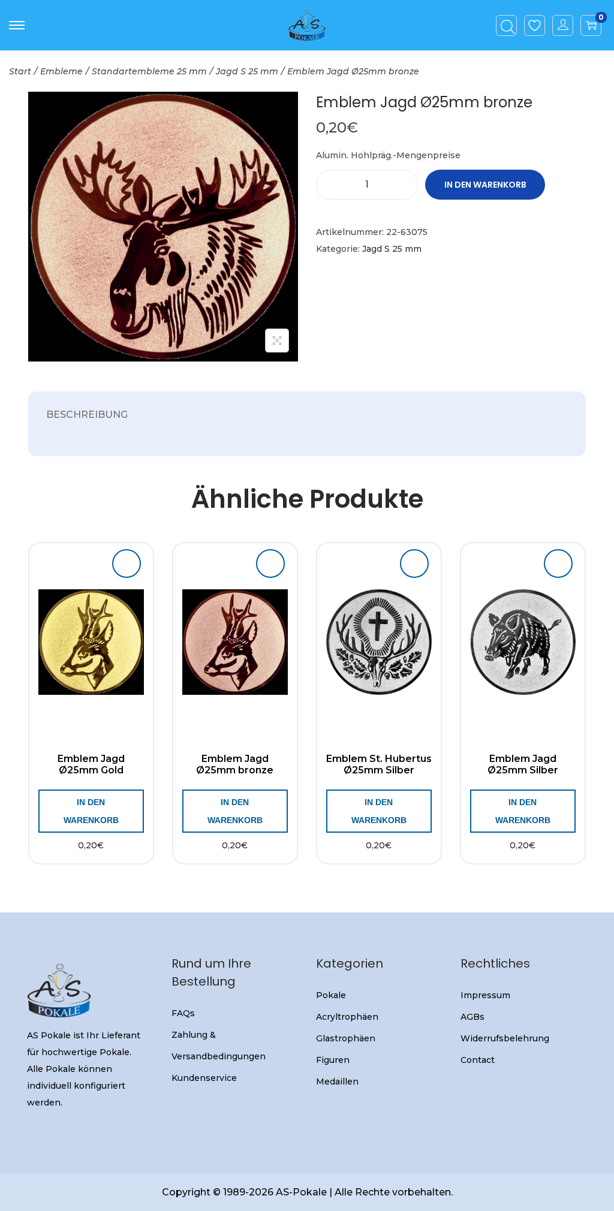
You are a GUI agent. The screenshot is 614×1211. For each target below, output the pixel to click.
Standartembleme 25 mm (149, 71)
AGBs (472, 1016)
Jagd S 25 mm (247, 71)
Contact (477, 1060)
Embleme (61, 71)
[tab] (87, 414)
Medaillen (337, 1081)
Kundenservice (204, 1078)
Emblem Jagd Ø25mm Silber (522, 764)
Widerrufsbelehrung (504, 1038)
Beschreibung (87, 414)
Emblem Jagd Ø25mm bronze (234, 764)
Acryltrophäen (347, 1016)
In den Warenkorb (485, 185)
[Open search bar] (508, 24)
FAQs (183, 1013)
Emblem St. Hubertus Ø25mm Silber (379, 764)
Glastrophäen (345, 1038)
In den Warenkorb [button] (91, 811)
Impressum (485, 995)
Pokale (331, 995)
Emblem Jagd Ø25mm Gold (91, 764)
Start (20, 71)
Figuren (333, 1060)
